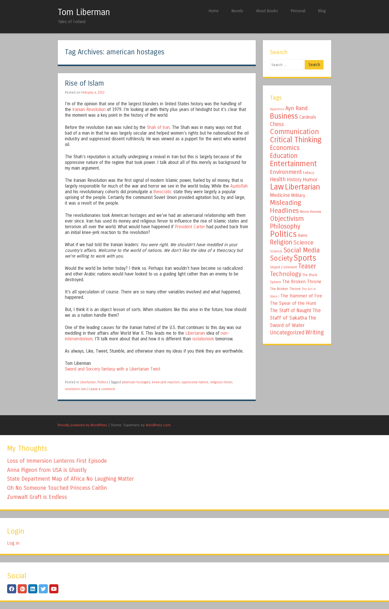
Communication (294, 131)
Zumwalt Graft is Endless (37, 497)
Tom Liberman (84, 12)
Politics (102, 382)
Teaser (307, 266)
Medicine (280, 195)
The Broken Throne (301, 281)
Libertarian (195, 333)
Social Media (301, 250)
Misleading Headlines (285, 207)
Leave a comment (102, 389)
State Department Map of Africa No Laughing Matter (70, 479)
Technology (285, 274)
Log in (13, 543)
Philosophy (285, 226)
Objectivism (287, 219)
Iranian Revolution (89, 109)
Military (298, 195)
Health (278, 179)
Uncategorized (287, 332)
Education (284, 156)
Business (284, 116)
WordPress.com (158, 425)
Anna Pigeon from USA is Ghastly (47, 470)
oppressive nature (194, 382)
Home (214, 11)
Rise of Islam (84, 83)
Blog (321, 11)
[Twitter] (43, 588)
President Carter (190, 226)
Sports (305, 258)
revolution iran (76, 389)
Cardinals (307, 117)
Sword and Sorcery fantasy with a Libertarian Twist (112, 369)
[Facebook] (11, 588)
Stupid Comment (283, 267)
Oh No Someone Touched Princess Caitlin (57, 488)
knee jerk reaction (166, 382)
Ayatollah (239, 186)
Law (277, 187)
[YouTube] (53, 588)
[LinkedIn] (32, 588)
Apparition (277, 109)
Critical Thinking (296, 139)
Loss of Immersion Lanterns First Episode (57, 461)
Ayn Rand (296, 108)
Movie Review (310, 212)
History (294, 180)
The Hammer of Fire (301, 296)
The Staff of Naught (290, 311)
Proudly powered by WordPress (82, 425)
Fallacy (308, 172)
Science (304, 242)
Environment (286, 171)
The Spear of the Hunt (293, 303)
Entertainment (293, 163)
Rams (303, 235)
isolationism (203, 338)
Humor (310, 179)
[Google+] (22, 588)
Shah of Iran (158, 127)
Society (281, 258)
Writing (315, 332)
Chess (277, 124)
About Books (267, 11)
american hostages (136, 382)
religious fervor (221, 382)
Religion (281, 242)
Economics (285, 148)
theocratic (162, 191)
